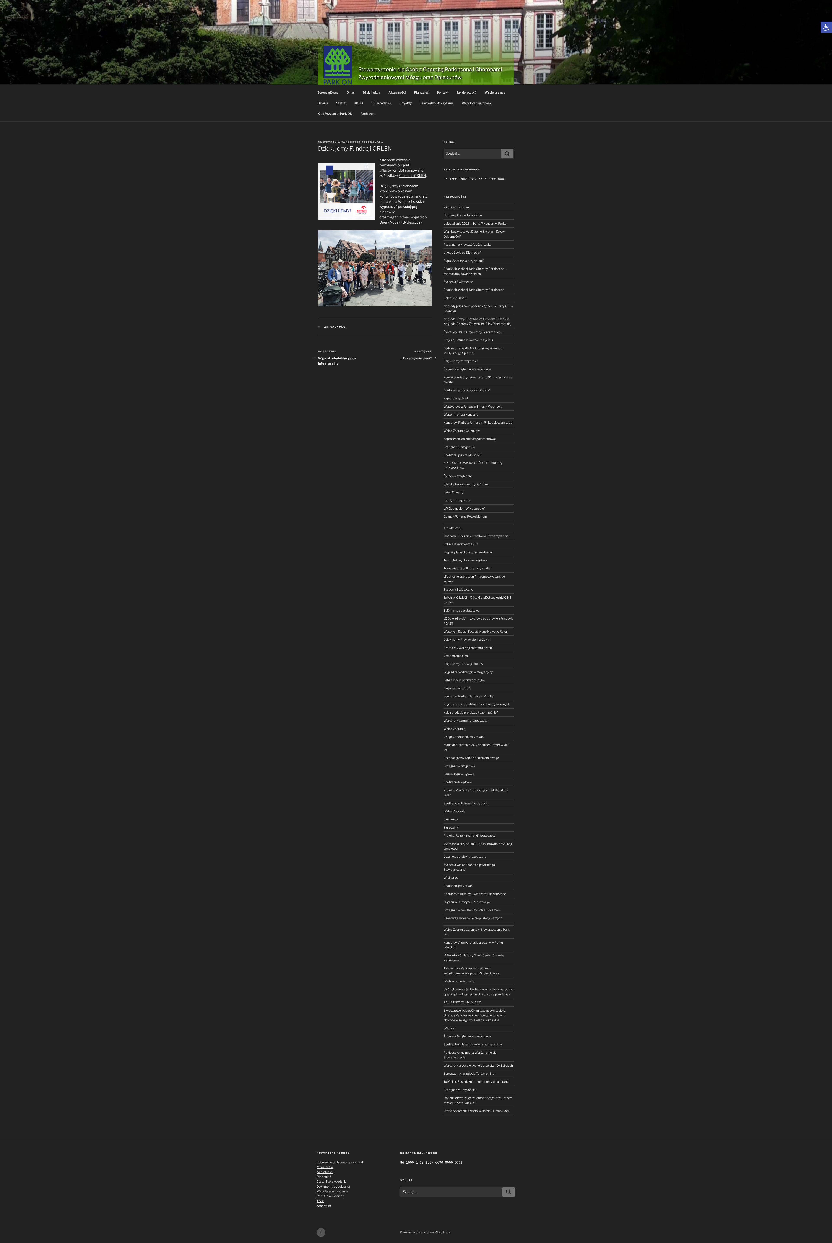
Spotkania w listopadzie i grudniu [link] (466, 803)
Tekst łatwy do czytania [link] (436, 103)
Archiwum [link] (368, 113)
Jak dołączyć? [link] (466, 92)
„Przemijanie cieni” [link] (457, 656)
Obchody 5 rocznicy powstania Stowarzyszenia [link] (476, 536)
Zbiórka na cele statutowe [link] (461, 610)
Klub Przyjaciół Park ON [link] (335, 113)
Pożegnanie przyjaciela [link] (459, 447)
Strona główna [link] (328, 92)
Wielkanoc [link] (451, 877)
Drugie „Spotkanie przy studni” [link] (465, 737)
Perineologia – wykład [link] (459, 774)
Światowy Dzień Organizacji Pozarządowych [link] (474, 332)
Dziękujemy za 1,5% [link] (457, 688)
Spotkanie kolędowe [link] (458, 782)
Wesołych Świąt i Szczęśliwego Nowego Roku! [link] (475, 631)
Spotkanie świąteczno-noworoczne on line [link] (473, 1044)
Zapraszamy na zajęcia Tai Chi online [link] (469, 1073)
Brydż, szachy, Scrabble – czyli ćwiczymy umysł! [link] (476, 704)
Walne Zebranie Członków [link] (462, 431)
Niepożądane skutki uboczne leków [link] (468, 552)
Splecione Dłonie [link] (455, 298)
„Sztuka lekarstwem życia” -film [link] (466, 484)
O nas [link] (351, 92)
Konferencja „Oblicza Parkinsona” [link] (467, 390)
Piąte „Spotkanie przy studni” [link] (464, 261)
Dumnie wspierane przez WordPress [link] (425, 1232)
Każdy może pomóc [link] (457, 500)
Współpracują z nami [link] (477, 103)
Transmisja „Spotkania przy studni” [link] (468, 568)
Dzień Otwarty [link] (453, 492)
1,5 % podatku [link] (381, 103)
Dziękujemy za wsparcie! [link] (461, 361)
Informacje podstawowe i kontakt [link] (340, 1162)
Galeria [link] (323, 103)
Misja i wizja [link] (371, 92)
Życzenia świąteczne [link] (458, 476)
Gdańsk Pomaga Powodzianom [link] (465, 516)
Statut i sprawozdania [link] (332, 1181)
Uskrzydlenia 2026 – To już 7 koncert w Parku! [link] (475, 223)
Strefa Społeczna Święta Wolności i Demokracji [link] (476, 1111)
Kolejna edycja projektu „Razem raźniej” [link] (471, 712)
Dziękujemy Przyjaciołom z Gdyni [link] (466, 639)
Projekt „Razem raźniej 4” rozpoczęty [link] (469, 835)
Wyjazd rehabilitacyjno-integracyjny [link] (468, 672)
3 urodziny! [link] (451, 827)
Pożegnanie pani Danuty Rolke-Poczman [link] (472, 910)
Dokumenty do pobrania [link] (333, 1186)
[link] (826, 27)
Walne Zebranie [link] (454, 729)
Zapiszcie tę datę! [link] (456, 398)
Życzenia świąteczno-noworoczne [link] (467, 369)
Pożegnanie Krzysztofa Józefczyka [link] (468, 244)
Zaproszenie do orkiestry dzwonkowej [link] (470, 439)
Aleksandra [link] (373, 142)
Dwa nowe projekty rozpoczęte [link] (465, 856)
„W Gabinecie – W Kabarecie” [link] (464, 508)
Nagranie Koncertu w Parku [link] (463, 215)
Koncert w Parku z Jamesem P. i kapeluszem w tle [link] (478, 422)
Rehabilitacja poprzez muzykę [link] (464, 680)
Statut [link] (341, 103)
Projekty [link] (405, 103)
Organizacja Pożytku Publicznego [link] (467, 902)
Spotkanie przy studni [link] (458, 886)
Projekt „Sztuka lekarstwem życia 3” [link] (469, 340)
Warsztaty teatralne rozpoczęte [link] (465, 720)
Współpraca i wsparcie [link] (332, 1191)
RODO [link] (358, 103)
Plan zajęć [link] (421, 92)
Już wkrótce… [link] (453, 528)
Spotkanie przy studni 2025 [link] (462, 455)
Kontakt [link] (442, 92)
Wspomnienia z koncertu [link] (461, 414)
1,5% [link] (320, 1201)
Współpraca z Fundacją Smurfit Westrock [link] (473, 406)
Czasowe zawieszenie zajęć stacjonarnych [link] (473, 918)
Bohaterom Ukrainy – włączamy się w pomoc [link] (475, 894)
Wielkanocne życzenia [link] (459, 981)
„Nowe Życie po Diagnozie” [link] (462, 252)
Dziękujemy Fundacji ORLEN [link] (463, 664)
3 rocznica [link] (451, 819)
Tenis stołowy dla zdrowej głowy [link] (466, 560)
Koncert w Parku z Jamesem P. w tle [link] (468, 696)
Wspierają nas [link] (495, 92)
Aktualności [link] (397, 92)
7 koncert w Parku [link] (456, 207)
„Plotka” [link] (449, 1028)
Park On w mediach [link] (330, 1196)
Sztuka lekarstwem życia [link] (461, 544)
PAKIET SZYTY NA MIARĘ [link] (462, 1002)
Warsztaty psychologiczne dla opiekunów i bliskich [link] (478, 1065)
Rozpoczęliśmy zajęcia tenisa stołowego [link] (471, 758)
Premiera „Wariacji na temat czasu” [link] (468, 648)
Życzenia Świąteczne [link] (458, 282)
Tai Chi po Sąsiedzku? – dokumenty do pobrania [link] (476, 1081)
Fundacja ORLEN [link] (412, 175)
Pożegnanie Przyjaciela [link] (460, 1090)
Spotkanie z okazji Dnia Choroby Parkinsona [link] (474, 290)
